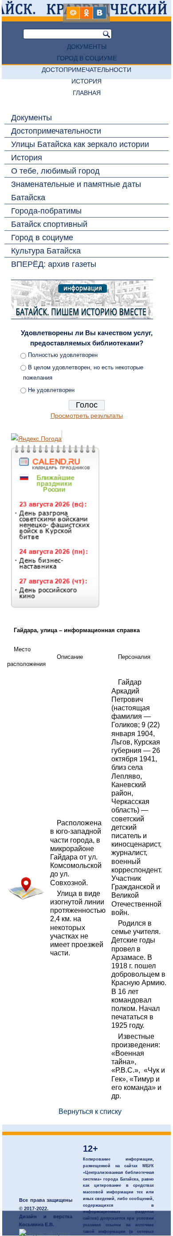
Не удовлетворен (51, 390)
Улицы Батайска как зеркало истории (80, 144)
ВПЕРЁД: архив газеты (53, 264)
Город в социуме (87, 58)
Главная (87, 92)
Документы (86, 46)
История (86, 81)
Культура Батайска (46, 250)
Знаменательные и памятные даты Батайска (76, 191)
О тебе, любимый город (55, 170)
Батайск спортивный (49, 224)
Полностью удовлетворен (63, 355)
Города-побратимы (46, 210)
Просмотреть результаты (87, 415)
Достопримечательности (86, 69)
